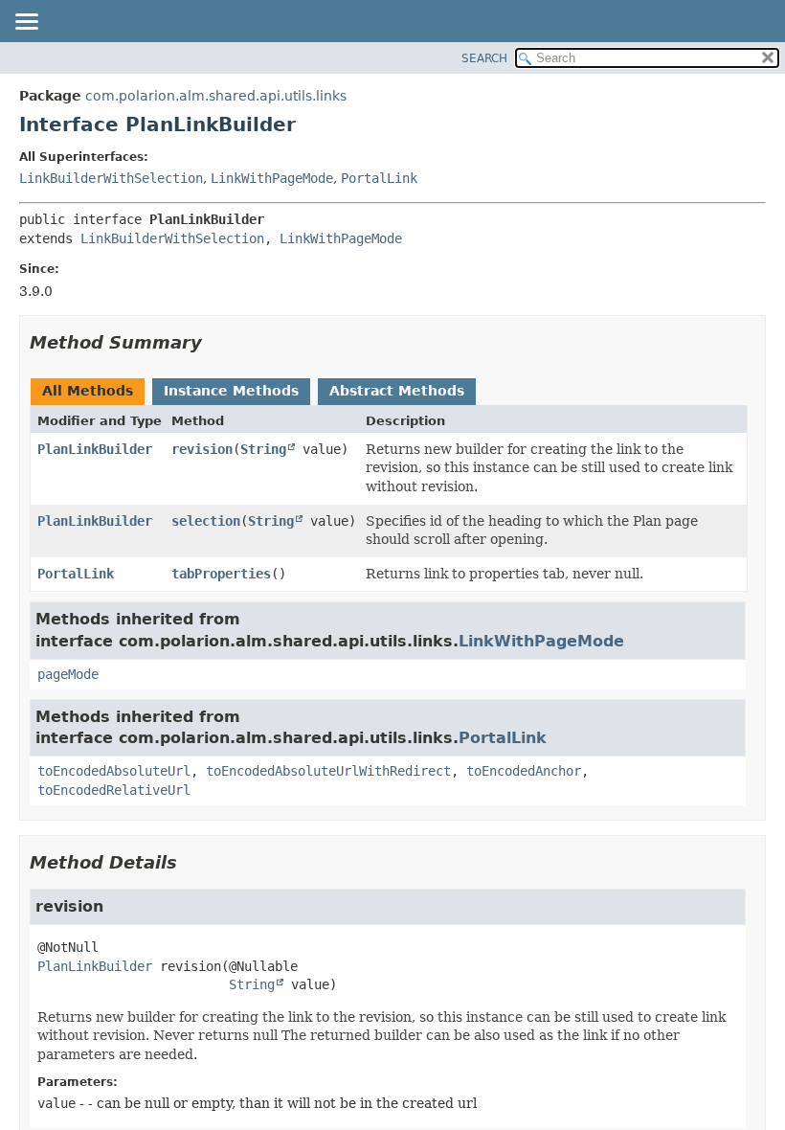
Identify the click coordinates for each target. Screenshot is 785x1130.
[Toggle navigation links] (26, 23)
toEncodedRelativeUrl (114, 790)
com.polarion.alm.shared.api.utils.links (216, 95)
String (263, 449)
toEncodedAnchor (523, 771)
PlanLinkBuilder (94, 449)
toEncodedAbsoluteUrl (114, 771)
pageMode (68, 674)
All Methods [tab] (87, 390)
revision (202, 449)
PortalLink (379, 178)
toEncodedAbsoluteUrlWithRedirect (328, 771)
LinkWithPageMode (272, 178)
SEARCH (484, 58)
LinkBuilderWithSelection (111, 178)
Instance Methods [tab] (231, 390)
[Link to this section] (215, 342)
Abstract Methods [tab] (396, 390)
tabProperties (221, 573)
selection (205, 521)
